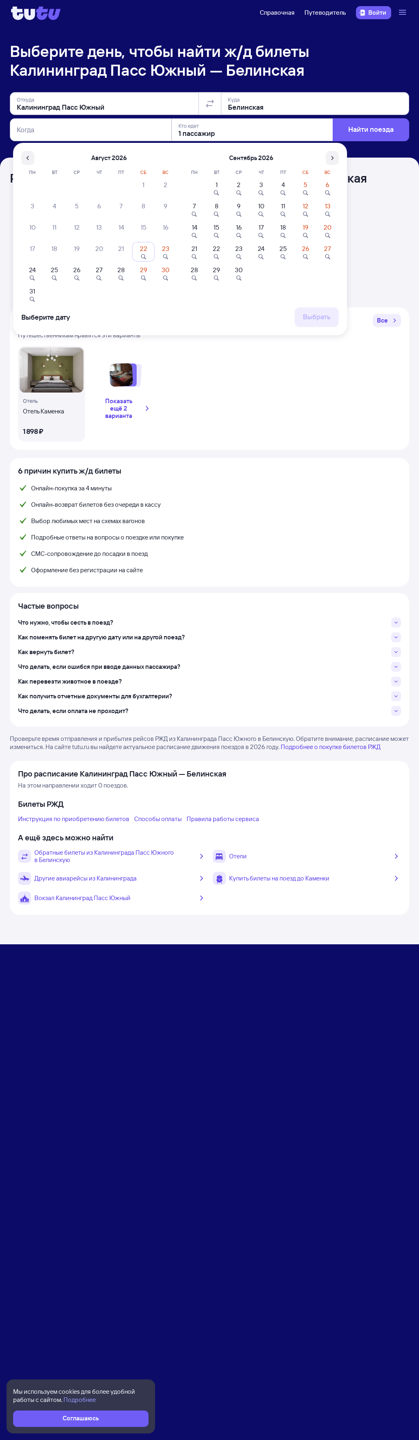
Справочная (277, 12)
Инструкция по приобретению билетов (73, 819)
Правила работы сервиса (223, 819)
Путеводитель (325, 12)
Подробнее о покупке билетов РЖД (331, 747)
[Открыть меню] (403, 13)
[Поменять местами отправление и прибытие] (209, 103)
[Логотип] (36, 12)
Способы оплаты (158, 819)
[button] (387, 320)
